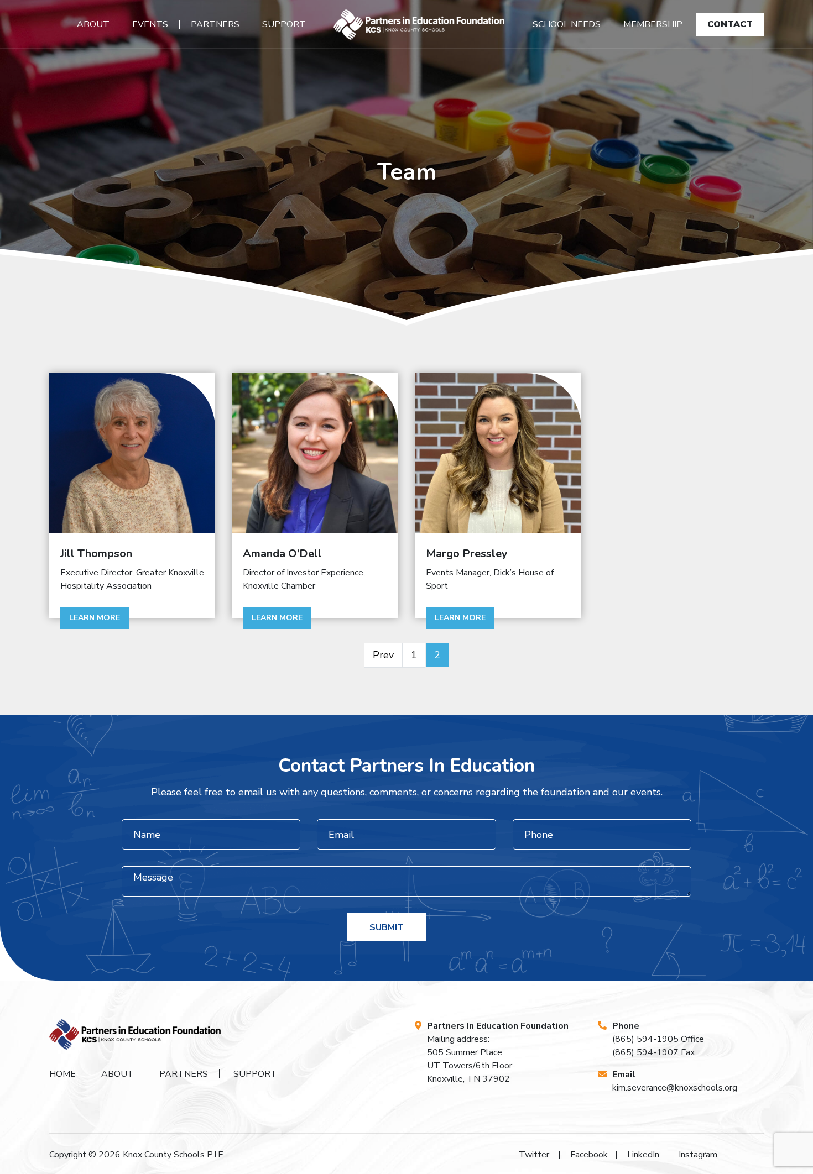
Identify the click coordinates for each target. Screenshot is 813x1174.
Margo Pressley (467, 553)
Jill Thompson (96, 553)
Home (62, 1074)
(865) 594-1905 (645, 1039)
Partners (215, 24)
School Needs (567, 24)
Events (150, 24)
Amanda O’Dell (282, 553)
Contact (730, 24)
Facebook (589, 1155)
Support (284, 24)
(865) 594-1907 (645, 1052)
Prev (383, 655)
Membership (652, 24)
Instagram (698, 1155)
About (93, 24)
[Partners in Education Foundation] (419, 24)
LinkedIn (643, 1155)
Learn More (94, 617)
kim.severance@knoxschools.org (674, 1088)
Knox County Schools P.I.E (173, 1155)
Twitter (534, 1155)
